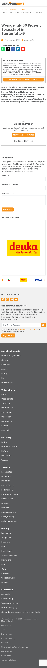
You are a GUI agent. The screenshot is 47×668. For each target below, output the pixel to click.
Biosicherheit (7, 498)
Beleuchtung (7, 598)
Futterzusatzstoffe (9, 446)
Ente (3, 564)
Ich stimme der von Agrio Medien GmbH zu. (23, 330)
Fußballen (5, 481)
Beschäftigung (7, 485)
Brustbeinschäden (9, 494)
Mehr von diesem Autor (23, 135)
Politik (4, 394)
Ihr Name (5, 175)
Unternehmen (8, 390)
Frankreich (6, 430)
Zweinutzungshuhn (9, 555)
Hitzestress (6, 476)
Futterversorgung (9, 607)
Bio (2, 378)
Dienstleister (7, 382)
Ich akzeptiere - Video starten (25, 79)
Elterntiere (6, 560)
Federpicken (7, 490)
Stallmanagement (9, 521)
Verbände (5, 403)
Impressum (6, 625)
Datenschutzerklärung (28, 329)
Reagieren (7, 209)
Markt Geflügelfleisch (11, 355)
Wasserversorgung (9, 603)
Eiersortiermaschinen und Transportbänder (20, 612)
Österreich (6, 417)
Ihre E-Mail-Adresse (10, 185)
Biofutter (5, 451)
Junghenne (6, 537)
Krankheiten (6, 472)
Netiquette (6, 655)
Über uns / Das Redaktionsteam (14, 647)
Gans (3, 569)
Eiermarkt (5, 360)
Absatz (4, 369)
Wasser (4, 460)
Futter (22, 10)
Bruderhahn (6, 551)
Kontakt (4, 642)
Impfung (5, 507)
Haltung (5, 528)
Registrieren (8, 335)
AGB (3, 629)
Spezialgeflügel (8, 578)
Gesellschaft (7, 399)
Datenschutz (6, 634)
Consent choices (8, 660)
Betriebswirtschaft (10, 351)
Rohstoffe (5, 364)
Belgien (4, 425)
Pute (3, 546)
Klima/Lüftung (7, 516)
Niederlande (6, 421)
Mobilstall (5, 582)
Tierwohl (5, 467)
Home (5, 10)
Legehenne (6, 533)
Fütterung (13, 10)
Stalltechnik (7, 589)
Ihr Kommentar (8, 194)
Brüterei (5, 573)
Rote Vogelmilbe (8, 512)
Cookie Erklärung (8, 638)
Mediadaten (6, 651)
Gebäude (5, 594)
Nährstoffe (6, 455)
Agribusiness (7, 412)
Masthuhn (5, 542)
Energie (4, 373)
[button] (44, 280)
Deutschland (7, 407)
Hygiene (5, 503)
